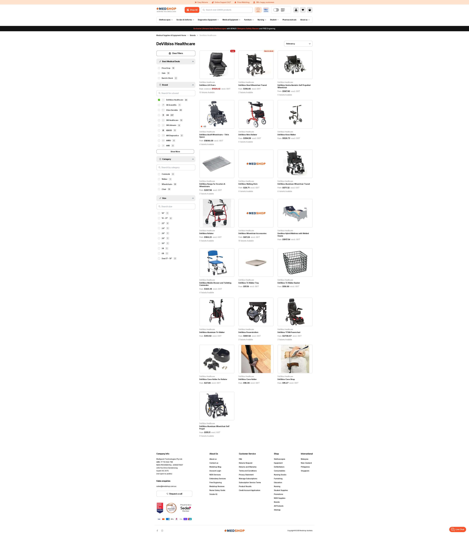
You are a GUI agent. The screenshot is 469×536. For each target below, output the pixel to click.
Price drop (166, 68)
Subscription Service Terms (250, 482)
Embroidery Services (217, 479)
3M (167, 115)
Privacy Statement (246, 475)
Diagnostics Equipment (207, 20)
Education (278, 482)
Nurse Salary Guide (217, 490)
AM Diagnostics (172, 135)
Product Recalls (245, 486)
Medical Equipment (230, 20)
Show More (175, 152)
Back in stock (167, 78)
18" (163, 213)
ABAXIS (169, 130)
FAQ (240, 459)
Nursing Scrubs (280, 475)
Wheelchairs (167, 184)
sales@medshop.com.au (166, 486)
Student (273, 20)
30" (163, 243)
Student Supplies (281, 490)
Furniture (248, 20)
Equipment (278, 463)
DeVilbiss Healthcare (174, 100)
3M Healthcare (172, 120)
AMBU (168, 140)
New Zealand (306, 463)
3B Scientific (171, 105)
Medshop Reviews (216, 486)
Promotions (278, 494)
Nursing (261, 20)
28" (163, 238)
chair (164, 189)
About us (304, 20)
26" (163, 233)
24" (163, 228)
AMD (168, 146)
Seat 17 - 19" (167, 258)
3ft (163, 248)
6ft (163, 253)
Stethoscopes (165, 20)
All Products (278, 506)
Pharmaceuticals (289, 20)
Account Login (215, 471)
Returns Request (245, 463)
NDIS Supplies (279, 498)
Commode (166, 174)
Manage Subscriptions (248, 479)
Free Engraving (215, 482)
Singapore (305, 471)
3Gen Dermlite (172, 110)
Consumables (279, 471)
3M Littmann (171, 125)
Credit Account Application (249, 490)
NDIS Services (215, 475)
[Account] (296, 10)
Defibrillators (279, 467)
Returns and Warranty (247, 467)
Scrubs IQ (213, 494)
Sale (163, 73)
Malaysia (304, 459)
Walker (164, 179)
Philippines (305, 467)
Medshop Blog (215, 467)
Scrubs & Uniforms (184, 20)
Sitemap (277, 510)
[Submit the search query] (204, 11)
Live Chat (460, 529)
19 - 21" (165, 218)
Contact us (213, 463)
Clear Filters (177, 53)
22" (163, 223)
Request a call (175, 494)
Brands (277, 502)
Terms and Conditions (248, 471)
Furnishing (278, 479)
